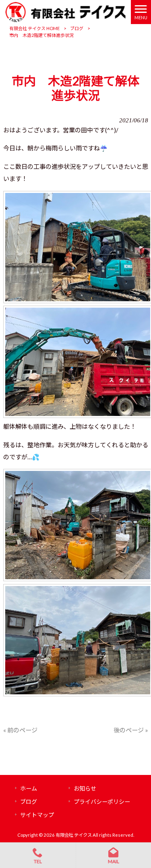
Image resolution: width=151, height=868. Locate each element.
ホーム (28, 788)
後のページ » (131, 730)
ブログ (76, 28)
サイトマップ (37, 814)
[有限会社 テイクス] (65, 11)
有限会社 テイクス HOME (34, 28)
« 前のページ (20, 730)
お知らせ (85, 788)
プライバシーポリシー (102, 801)
